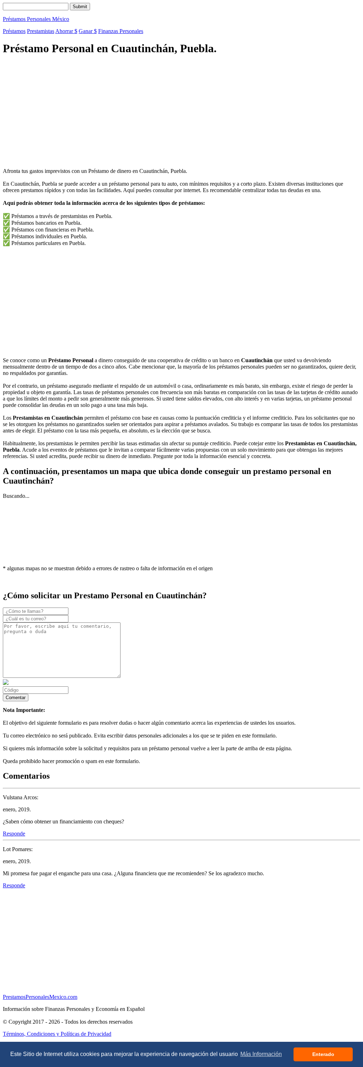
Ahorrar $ (66, 31)
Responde (14, 834)
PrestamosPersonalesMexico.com (40, 997)
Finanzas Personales (120, 31)
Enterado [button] (323, 1054)
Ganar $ (88, 31)
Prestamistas (40, 31)
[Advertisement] (181, 112)
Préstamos (14, 31)
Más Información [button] (261, 1054)
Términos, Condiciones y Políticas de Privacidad (57, 1034)
